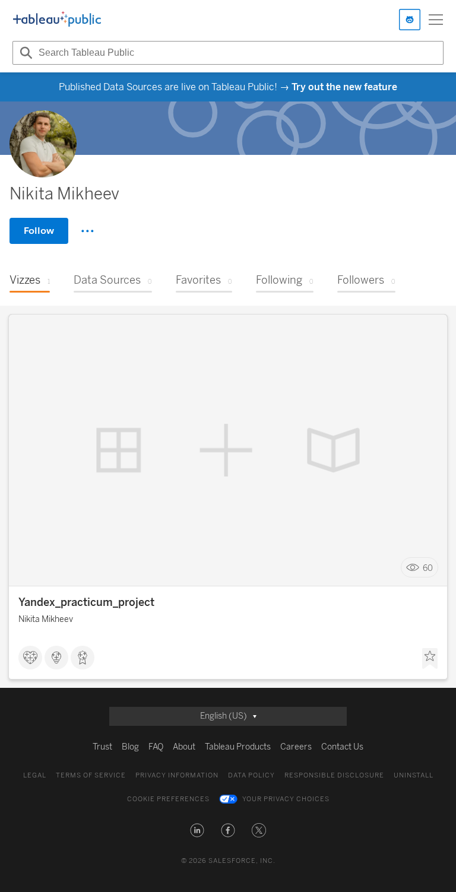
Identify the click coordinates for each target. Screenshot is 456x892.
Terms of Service (91, 775)
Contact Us (342, 747)
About (184, 747)
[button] (197, 830)
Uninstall (413, 775)
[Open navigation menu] (435, 19)
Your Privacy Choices (286, 799)
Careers (296, 747)
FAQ (155, 747)
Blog (130, 747)
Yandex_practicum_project (86, 602)
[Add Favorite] (430, 658)
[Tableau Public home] (57, 19)
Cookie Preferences (168, 799)
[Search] (24, 53)
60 (428, 568)
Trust (102, 747)
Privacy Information (176, 775)
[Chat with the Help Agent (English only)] (409, 19)
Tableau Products (238, 747)
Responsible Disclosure (334, 775)
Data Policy (251, 775)
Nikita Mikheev (45, 619)
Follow (39, 230)
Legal (34, 775)
